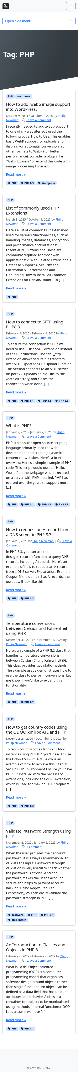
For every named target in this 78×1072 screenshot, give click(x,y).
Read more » (16, 174)
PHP (10, 96)
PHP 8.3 (29, 183)
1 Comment (34, 847)
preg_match (18, 920)
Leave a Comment (38, 120)
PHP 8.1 (29, 400)
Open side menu (18, 21)
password (17, 915)
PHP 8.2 (46, 400)
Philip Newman (43, 541)
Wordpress (23, 96)
